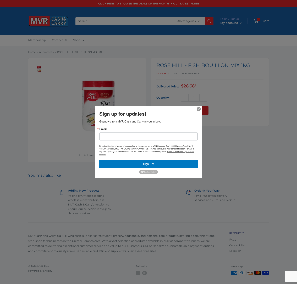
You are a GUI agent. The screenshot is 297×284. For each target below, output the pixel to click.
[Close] (199, 109)
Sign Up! (148, 164)
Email (103, 129)
